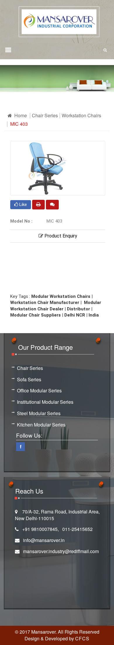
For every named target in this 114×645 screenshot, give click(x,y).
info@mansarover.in (44, 540)
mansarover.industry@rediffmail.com (61, 551)
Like (22, 204)
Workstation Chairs (81, 115)
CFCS (82, 638)
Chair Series (45, 115)
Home (20, 115)
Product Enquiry (60, 236)
